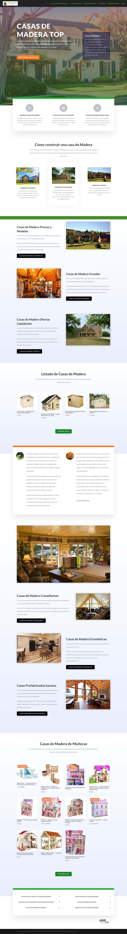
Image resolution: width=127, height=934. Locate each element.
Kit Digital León (35, 931)
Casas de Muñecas (76, 3)
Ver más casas (63, 431)
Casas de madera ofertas (29, 351)
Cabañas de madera (113, 3)
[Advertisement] (63, 75)
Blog (123, 3)
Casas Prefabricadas (90, 3)
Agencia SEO (59, 931)
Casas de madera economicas (31, 256)
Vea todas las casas (28, 57)
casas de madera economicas (80, 667)
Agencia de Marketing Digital (47, 931)
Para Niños (102, 3)
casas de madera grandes (79, 298)
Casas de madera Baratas (59, 3)
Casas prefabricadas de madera (32, 713)
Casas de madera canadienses (31, 620)
